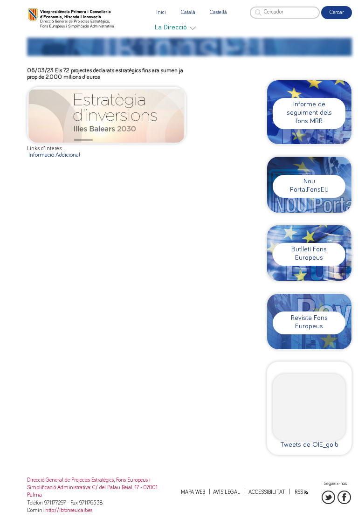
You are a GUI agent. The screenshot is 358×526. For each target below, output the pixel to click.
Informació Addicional (54, 155)
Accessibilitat (266, 492)
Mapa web (193, 492)
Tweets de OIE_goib (309, 444)
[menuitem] (175, 27)
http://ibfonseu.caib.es (68, 510)
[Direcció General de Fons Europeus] (72, 18)
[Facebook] (344, 497)
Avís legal (226, 492)
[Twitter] (328, 497)
